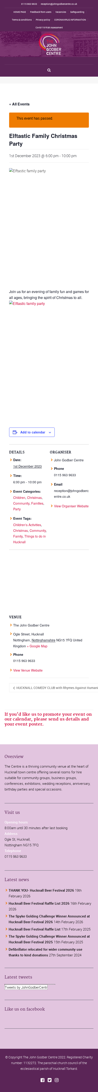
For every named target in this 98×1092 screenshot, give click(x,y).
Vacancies (60, 11)
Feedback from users (40, 11)
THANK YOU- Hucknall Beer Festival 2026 (41, 890)
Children (19, 497)
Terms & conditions (22, 19)
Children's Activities (27, 524)
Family (18, 536)
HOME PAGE (19, 11)
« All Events (19, 104)
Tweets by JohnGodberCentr (26, 987)
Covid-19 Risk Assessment (49, 27)
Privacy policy (43, 19)
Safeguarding (77, 11)
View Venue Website (28, 670)
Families (37, 503)
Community (21, 503)
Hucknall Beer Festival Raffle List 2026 (39, 903)
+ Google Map (37, 646)
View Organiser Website (71, 506)
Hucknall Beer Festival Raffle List (34, 929)
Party (17, 509)
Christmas (34, 497)
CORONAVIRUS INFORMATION (70, 19)
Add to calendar (32, 432)
